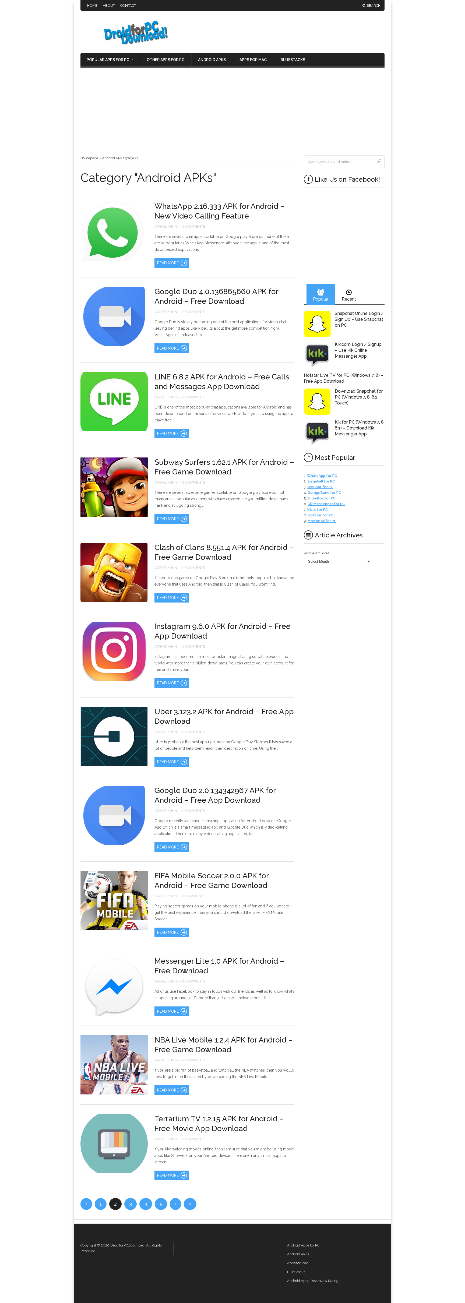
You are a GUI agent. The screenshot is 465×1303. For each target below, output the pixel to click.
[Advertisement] (232, 115)
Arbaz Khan (165, 226)
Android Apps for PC (303, 1245)
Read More (168, 263)
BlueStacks (292, 60)
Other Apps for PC (165, 60)
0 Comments (193, 226)
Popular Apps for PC (108, 60)
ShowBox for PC (321, 498)
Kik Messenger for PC (326, 504)
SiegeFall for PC (321, 481)
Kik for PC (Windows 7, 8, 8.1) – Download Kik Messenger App (360, 428)
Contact (128, 5)
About (109, 5)
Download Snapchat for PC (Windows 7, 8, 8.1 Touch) (359, 397)
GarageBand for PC (324, 493)
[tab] (321, 294)
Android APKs (212, 60)
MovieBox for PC (322, 521)
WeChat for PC (320, 487)
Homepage (89, 158)
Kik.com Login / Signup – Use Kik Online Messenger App (358, 350)
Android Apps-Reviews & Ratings (313, 1281)
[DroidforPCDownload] (127, 43)
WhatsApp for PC (322, 476)
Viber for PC (317, 510)
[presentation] (321, 294)
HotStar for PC (320, 515)
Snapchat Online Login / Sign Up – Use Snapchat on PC (359, 319)
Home (92, 5)
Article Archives (316, 553)
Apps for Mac (253, 60)
